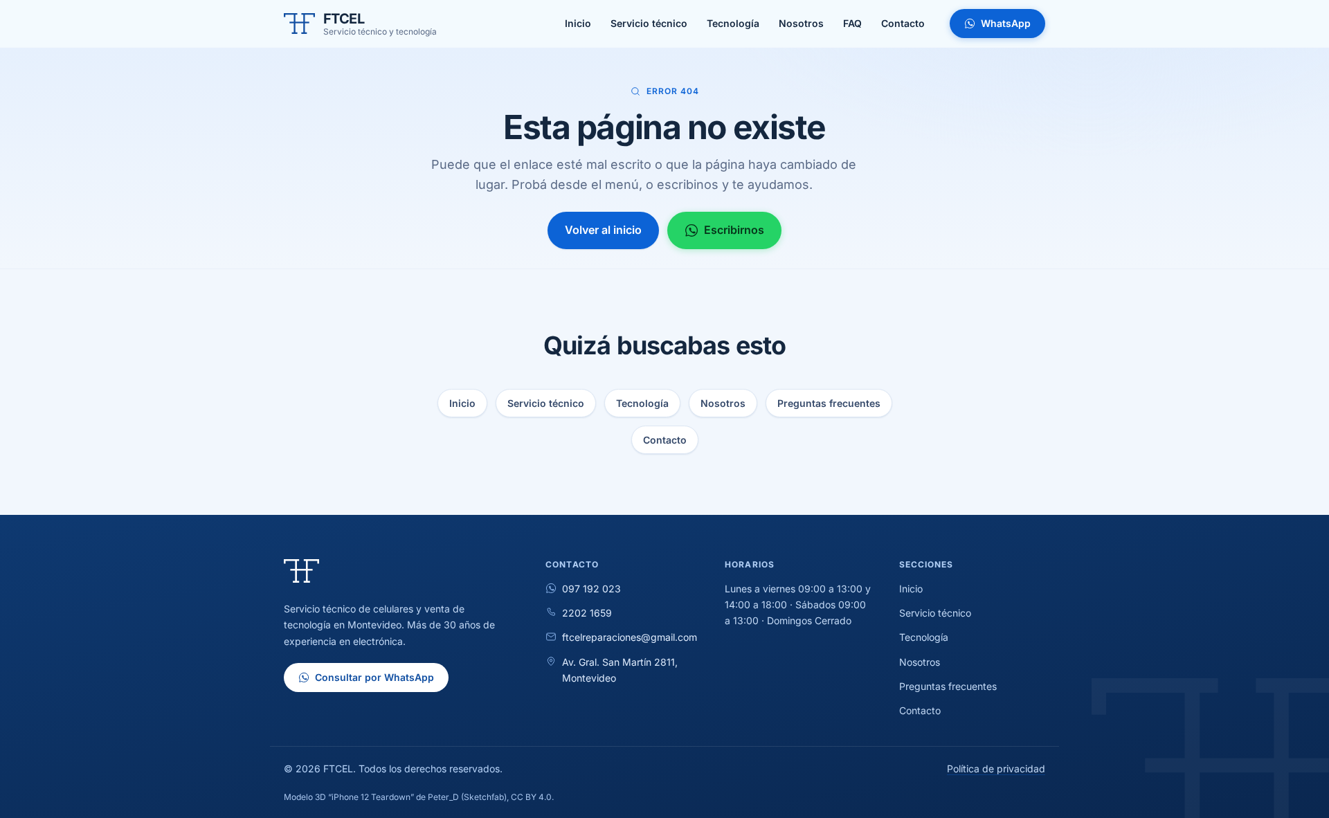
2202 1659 (587, 613)
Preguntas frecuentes (828, 403)
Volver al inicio (603, 230)
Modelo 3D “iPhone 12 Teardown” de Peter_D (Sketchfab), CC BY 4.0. (419, 797)
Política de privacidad (996, 768)
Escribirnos (734, 230)
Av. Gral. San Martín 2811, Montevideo (620, 670)
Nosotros (722, 403)
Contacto (665, 440)
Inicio (462, 403)
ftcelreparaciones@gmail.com (629, 637)
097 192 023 (591, 588)
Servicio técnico (545, 403)
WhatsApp (1006, 23)
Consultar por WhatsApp (374, 677)
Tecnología (642, 403)
